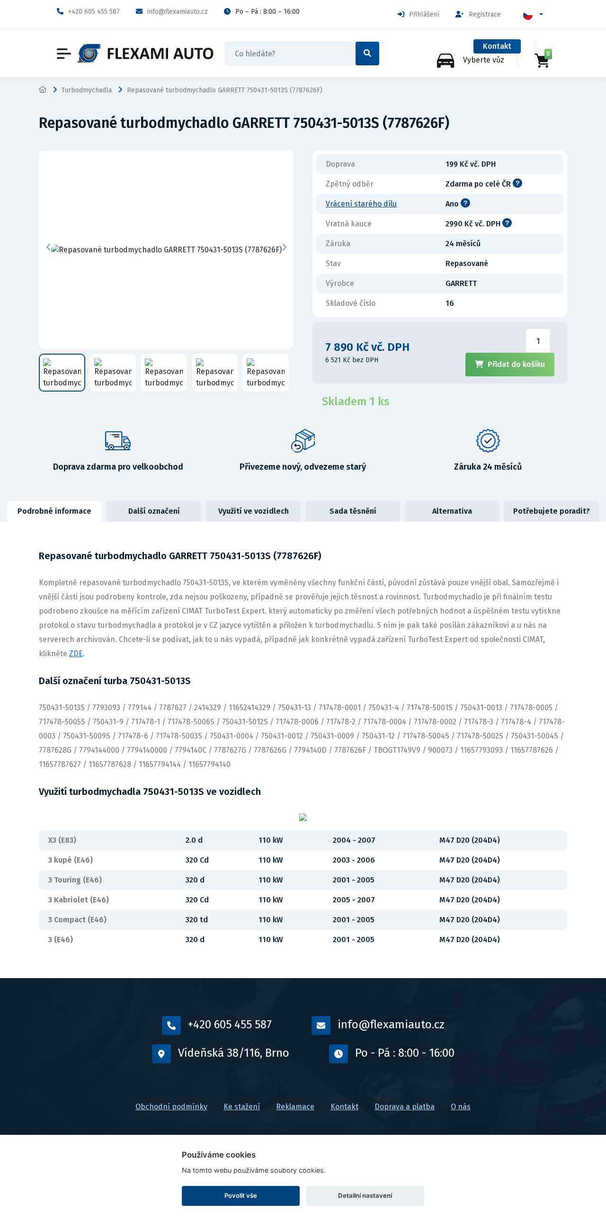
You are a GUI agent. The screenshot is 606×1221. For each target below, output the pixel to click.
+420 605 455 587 (94, 12)
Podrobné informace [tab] (54, 511)
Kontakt (497, 46)
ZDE (76, 653)
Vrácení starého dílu (361, 203)
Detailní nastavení (365, 1195)
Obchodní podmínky (171, 1106)
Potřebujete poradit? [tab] (551, 511)
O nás (461, 1106)
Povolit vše (240, 1195)
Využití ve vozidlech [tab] (253, 511)
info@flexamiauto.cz (177, 12)
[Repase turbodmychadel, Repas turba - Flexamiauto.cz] (146, 53)
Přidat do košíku (516, 364)
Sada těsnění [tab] (353, 511)
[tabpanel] (303, 750)
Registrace (485, 14)
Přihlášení (424, 14)
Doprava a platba (404, 1106)
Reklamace (295, 1106)
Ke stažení (241, 1106)
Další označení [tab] (154, 511)
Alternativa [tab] (452, 511)
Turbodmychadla (87, 90)
